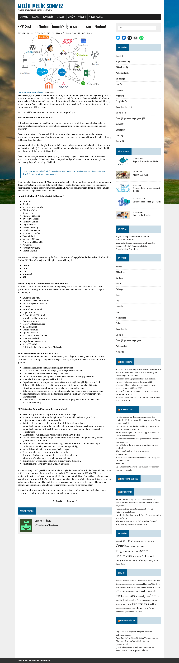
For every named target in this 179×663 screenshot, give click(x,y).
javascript (141, 596)
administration (128, 580)
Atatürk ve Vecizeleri (77, 16)
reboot (118, 608)
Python (118, 95)
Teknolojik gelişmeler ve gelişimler (129, 118)
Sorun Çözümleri (122, 107)
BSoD (139, 581)
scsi (129, 608)
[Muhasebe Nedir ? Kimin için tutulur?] (123, 204)
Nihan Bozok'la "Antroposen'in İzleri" (132, 650)
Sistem (89, 33)
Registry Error (124, 608)
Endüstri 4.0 (40, 33)
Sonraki (70, 501)
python (153, 604)
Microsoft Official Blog (129, 478)
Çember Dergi (122, 644)
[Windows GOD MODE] (123, 177)
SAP (83, 33)
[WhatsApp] (141, 38)
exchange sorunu (130, 591)
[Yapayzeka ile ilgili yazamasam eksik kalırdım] (123, 190)
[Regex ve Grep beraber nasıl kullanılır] (123, 163)
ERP (48, 33)
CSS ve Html (120, 67)
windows (149, 608)
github (141, 591)
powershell (127, 604)
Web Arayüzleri (121, 72)
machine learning (123, 600)
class (154, 580)
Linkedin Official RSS (127, 620)
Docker (118, 141)
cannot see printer (146, 581)
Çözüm (30, 33)
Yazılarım (61, 16)
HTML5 (126, 596)
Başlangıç (23, 16)
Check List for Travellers (142, 215)
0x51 (117, 581)
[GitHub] (129, 38)
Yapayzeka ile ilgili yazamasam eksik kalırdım (146, 189)
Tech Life (120, 463)
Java (117, 84)
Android (119, 124)
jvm (148, 596)
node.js (133, 600)
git (137, 591)
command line (141, 584)
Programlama (121, 61)
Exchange (119, 129)
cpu (149, 584)
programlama (141, 604)
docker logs (135, 587)
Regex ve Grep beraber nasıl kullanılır (147, 161)
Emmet (143, 587)
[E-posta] (135, 38)
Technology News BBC (128, 409)
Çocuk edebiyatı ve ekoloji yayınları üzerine (135, 647)
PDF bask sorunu (146, 600)
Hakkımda (35, 16)
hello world (150, 591)
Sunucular (119, 112)
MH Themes (46, 660)
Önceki (58, 501)
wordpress (120, 612)
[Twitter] (118, 38)
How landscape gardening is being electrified (135, 417)
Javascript (119, 89)
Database (119, 78)
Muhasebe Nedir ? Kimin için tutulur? (147, 201)
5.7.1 (120, 581)
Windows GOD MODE (140, 174)
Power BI (76, 33)
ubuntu (140, 608)
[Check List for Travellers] (123, 217)
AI (136, 580)
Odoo (68, 33)
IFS (53, 33)
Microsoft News (126, 362)
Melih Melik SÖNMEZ (35, 92)
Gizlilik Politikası (96, 16)
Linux (117, 135)
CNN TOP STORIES (126, 492)
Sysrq (133, 608)
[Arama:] (137, 27)
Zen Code (138, 612)
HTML (119, 596)
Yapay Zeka (120, 101)
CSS (153, 583)
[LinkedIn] (124, 38)
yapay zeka (129, 612)
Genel (118, 55)
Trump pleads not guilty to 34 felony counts (135, 499)
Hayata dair (48, 16)
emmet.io (150, 587)
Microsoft (60, 33)
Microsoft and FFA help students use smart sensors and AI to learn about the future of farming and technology (138, 372)
